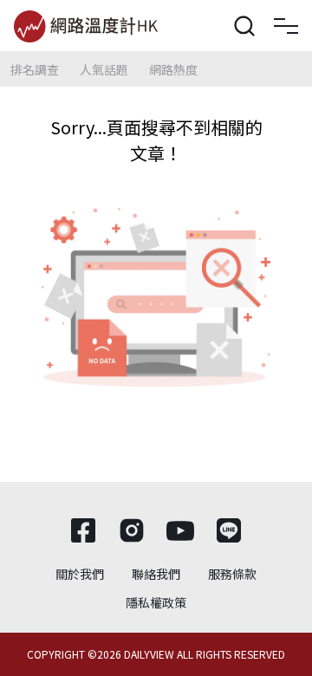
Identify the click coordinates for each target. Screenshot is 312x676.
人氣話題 (104, 69)
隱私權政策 (156, 602)
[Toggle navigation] (286, 26)
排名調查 (34, 69)
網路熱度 (173, 69)
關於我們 (79, 573)
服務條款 (232, 573)
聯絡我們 (156, 573)
